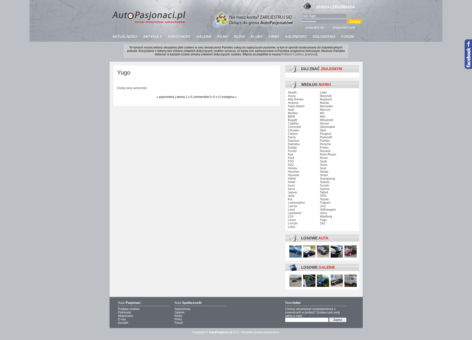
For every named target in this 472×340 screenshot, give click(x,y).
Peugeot (325, 134)
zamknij (311, 54)
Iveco (291, 189)
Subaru (325, 182)
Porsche (325, 144)
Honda (292, 168)
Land (291, 209)
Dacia (292, 137)
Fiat (290, 154)
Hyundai (293, 175)
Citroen (293, 134)
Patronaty (124, 312)
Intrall (291, 182)
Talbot (324, 192)
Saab (323, 161)
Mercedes (326, 106)
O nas (122, 319)
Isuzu (291, 185)
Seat (323, 168)
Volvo (323, 213)
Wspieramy (125, 316)
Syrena (324, 189)
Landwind (294, 213)
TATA (323, 196)
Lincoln (293, 223)
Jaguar (292, 192)
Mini (322, 116)
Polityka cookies (129, 309)
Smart (324, 175)
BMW (291, 116)
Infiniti (292, 178)
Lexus (292, 220)
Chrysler (293, 130)
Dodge (292, 147)
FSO (291, 161)
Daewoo (293, 140)
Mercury (325, 109)
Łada (323, 92)
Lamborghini (296, 202)
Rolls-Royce (328, 154)
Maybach (326, 99)
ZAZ (322, 223)
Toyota (324, 199)
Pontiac (325, 140)
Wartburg (326, 216)
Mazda (324, 103)
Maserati (325, 96)
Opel (323, 130)
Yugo (323, 220)
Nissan (324, 123)
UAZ (323, 206)
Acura (292, 96)
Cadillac (293, 123)
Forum (179, 323)
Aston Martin (296, 106)
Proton (324, 147)
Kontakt (123, 323)
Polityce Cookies (292, 54)
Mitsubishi (326, 120)
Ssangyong (327, 178)
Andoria (293, 103)
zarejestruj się (314, 27)
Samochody (183, 309)
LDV (291, 216)
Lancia (292, 206)
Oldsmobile (327, 127)
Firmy (178, 319)
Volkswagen (328, 209)
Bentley (293, 113)
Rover (324, 158)
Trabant (325, 202)
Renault (325, 151)
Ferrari (292, 151)
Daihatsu (294, 144)
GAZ (291, 165)
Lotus (291, 227)
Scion (323, 165)
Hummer (293, 171)
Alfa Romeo (296, 99)
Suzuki (324, 185)
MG (322, 113)
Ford (291, 158)
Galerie (179, 312)
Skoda (324, 171)
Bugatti (292, 120)
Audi (291, 109)
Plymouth (326, 137)
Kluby (178, 316)
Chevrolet (294, 127)
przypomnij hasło (344, 27)
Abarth (292, 92)
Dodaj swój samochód (132, 88)
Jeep (291, 196)
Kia (290, 199)
